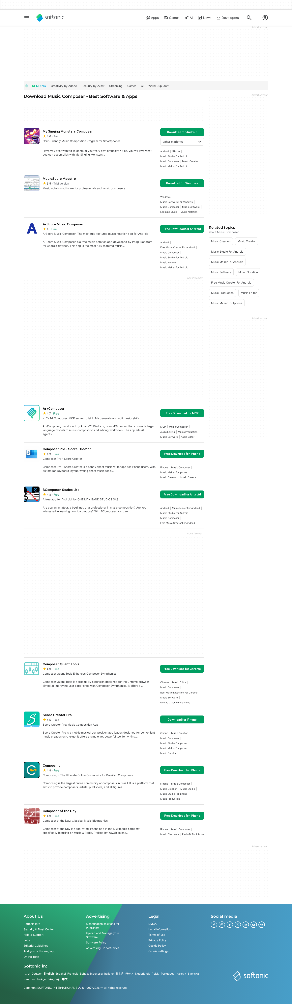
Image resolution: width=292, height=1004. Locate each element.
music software (191, 206)
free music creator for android (177, 247)
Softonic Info (32, 923)
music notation (189, 211)
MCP (163, 426)
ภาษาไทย (29, 979)
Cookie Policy (157, 945)
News (207, 18)
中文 (65, 979)
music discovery (169, 834)
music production (187, 431)
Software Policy (96, 942)
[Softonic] (50, 18)
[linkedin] (246, 924)
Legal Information (159, 929)
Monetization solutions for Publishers (102, 925)
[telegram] (261, 924)
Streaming (116, 86)
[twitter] (238, 924)
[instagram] (222, 924)
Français (72, 973)
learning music (168, 211)
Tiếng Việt (53, 979)
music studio (187, 788)
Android (164, 151)
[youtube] (253, 924)
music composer (169, 161)
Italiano (109, 973)
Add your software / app (39, 951)
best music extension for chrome (178, 692)
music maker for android (174, 166)
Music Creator (188, 477)
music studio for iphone (173, 743)
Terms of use (156, 935)
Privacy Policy (157, 940)
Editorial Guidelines (36, 945)
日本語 (119, 973)
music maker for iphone (173, 472)
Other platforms (173, 141)
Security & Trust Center (39, 929)
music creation (190, 161)
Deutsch (37, 973)
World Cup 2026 (158, 86)
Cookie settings (158, 951)
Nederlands (142, 973)
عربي (27, 973)
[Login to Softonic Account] (265, 18)
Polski (155, 973)
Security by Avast (93, 86)
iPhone (176, 151)
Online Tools (31, 956)
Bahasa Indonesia (91, 973)
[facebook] (214, 924)
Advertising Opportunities (102, 948)
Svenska (193, 973)
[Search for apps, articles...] (249, 18)
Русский (181, 973)
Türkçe (41, 979)
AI (191, 18)
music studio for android (174, 156)
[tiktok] (230, 924)
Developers (230, 18)
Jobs (27, 940)
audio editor (187, 436)
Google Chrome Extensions (175, 702)
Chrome (164, 682)
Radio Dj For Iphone (193, 834)
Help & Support (34, 935)
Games (174, 18)
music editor (179, 682)
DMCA (152, 923)
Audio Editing (167, 431)
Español (61, 973)
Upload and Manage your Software (102, 935)
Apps (155, 18)
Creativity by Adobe (64, 86)
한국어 (129, 973)
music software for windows (176, 201)
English (49, 973)
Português (167, 973)
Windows (165, 196)
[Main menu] (27, 18)
